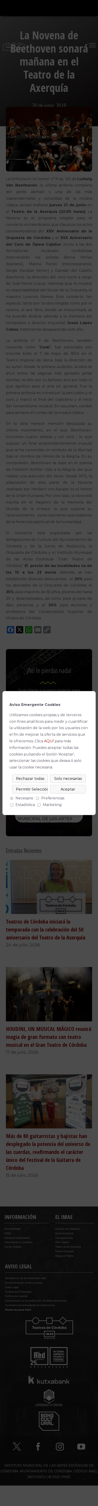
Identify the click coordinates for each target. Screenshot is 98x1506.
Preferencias (52, 798)
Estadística (25, 804)
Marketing (52, 804)
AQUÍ (49, 741)
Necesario (24, 798)
